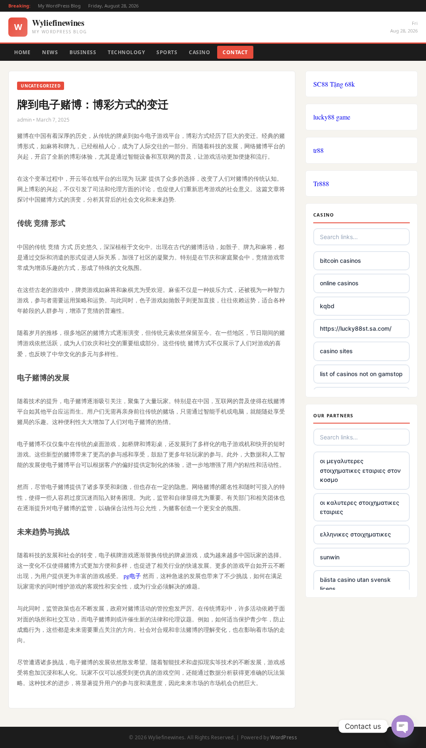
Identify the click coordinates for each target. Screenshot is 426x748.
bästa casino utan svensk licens (355, 584)
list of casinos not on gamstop (361, 373)
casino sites (336, 350)
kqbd (327, 305)
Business (82, 52)
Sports (166, 52)
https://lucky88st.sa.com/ (355, 328)
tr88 (318, 150)
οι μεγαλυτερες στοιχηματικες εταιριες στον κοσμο (360, 470)
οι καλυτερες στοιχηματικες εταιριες (359, 507)
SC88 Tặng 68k (334, 84)
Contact (235, 52)
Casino (199, 52)
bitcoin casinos (340, 260)
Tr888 (321, 183)
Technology (126, 52)
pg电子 (132, 576)
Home (22, 52)
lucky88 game (331, 116)
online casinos (339, 283)
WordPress (283, 737)
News (50, 52)
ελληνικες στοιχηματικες (355, 534)
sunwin (329, 557)
